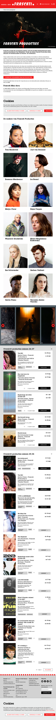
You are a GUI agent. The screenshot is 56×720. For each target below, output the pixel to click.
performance (29, 366)
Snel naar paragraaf (9, 9)
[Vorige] (2, 325)
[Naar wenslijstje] (34, 367)
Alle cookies (50, 110)
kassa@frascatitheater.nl (22, 690)
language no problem (20, 507)
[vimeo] (48, 681)
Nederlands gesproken (20, 530)
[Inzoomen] (17, 343)
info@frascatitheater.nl (9, 683)
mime (19, 468)
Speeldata (44, 367)
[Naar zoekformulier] (52, 4)
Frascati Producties (26, 468)
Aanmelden (46, 692)
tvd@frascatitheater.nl (34, 685)
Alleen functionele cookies (15, 110)
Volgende (48, 669)
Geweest (43, 530)
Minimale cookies (35, 110)
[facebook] (45, 681)
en (37, 4)
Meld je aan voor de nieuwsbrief (46, 686)
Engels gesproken (20, 367)
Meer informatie (50, 710)
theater (19, 410)
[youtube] (50, 681)
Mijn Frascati (46, 4)
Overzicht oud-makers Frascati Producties (18, 77)
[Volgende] (53, 325)
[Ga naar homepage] (23, 4)
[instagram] (42, 681)
